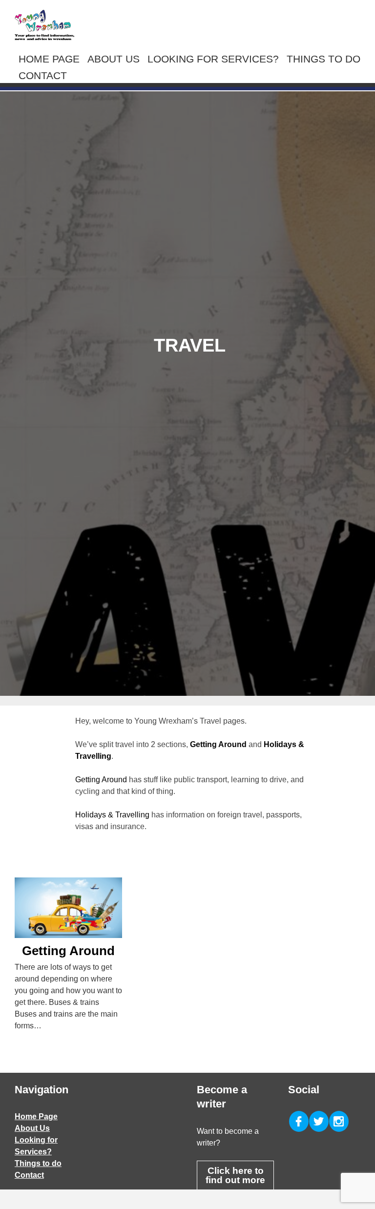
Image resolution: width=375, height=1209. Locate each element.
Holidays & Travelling (112, 815)
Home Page (49, 58)
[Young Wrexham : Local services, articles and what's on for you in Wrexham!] (44, 25)
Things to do (323, 58)
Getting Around (101, 779)
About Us (113, 58)
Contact (43, 75)
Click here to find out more (235, 1175)
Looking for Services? (213, 58)
